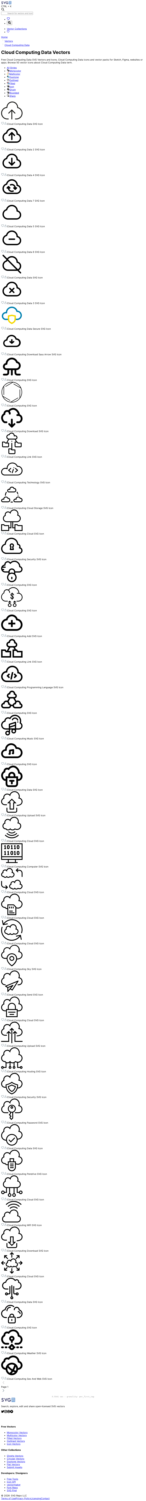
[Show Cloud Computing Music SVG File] (12, 735)
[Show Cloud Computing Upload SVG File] (12, 811)
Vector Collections (17, 28)
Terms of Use (8, 1498)
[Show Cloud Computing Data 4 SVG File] (12, 171)
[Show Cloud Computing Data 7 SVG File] (12, 197)
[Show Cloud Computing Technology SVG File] (12, 478)
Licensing (36, 1498)
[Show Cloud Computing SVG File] (12, 376)
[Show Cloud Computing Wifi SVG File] (12, 1221)
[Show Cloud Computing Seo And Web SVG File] (12, 1375)
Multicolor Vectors (17, 1435)
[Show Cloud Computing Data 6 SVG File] (12, 248)
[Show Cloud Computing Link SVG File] (12, 453)
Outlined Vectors (16, 1441)
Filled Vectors (14, 1438)
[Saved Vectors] (8, 19)
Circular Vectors (15, 1458)
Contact (45, 1498)
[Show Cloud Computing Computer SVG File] (12, 863)
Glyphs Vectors (15, 1455)
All (12, 67)
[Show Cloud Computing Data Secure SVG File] (12, 325)
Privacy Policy (23, 1498)
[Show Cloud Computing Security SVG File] (12, 555)
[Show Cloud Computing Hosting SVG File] (12, 1067)
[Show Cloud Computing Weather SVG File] (12, 1349)
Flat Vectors (13, 1464)
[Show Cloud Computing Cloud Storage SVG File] (12, 504)
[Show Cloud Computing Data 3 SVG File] (12, 299)
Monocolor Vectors (17, 1432)
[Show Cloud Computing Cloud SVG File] (12, 530)
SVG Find (12, 1490)
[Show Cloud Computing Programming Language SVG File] (12, 683)
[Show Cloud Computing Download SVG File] (12, 427)
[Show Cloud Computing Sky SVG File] (12, 965)
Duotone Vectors (16, 1461)
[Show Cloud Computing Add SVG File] (12, 632)
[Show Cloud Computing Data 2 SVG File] (12, 146)
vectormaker (14, 1484)
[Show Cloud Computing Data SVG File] (12, 120)
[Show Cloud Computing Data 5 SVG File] (12, 222)
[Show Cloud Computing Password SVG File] (12, 1119)
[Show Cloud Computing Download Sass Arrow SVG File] (12, 350)
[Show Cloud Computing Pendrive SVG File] (12, 1170)
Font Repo (12, 1487)
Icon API (11, 1481)
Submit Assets (14, 1467)
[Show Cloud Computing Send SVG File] (12, 991)
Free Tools (12, 1479)
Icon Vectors (13, 1443)
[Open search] (9, 23)
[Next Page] (3, 1392)
